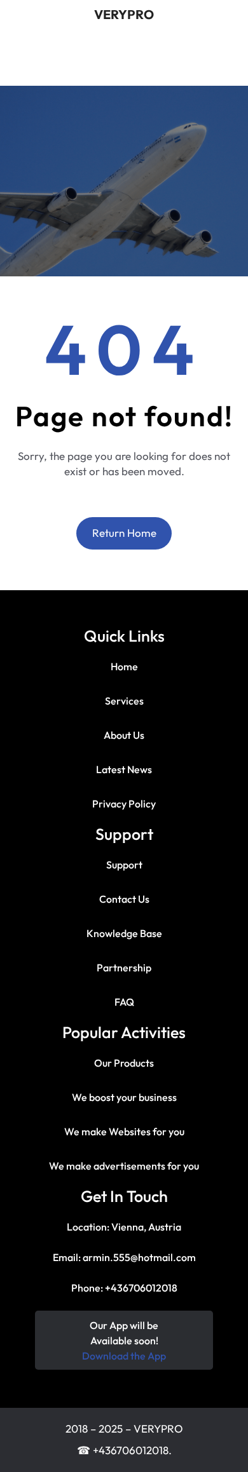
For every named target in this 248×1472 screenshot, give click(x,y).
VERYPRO (124, 14)
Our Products (124, 1063)
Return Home (124, 532)
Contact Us (124, 899)
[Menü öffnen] (83, 66)
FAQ (124, 1002)
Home (124, 666)
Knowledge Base (124, 933)
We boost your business (124, 1097)
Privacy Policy (124, 803)
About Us (124, 735)
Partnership (124, 967)
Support (124, 864)
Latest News (124, 769)
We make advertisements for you (124, 1165)
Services (124, 700)
